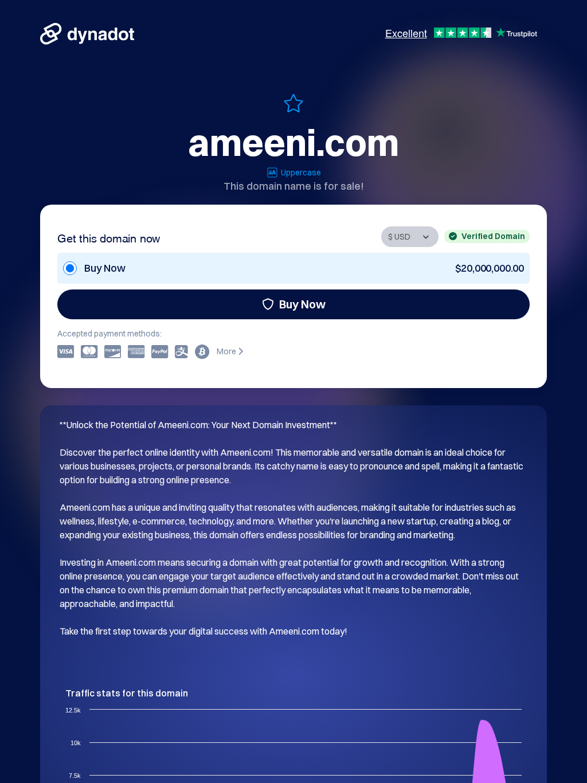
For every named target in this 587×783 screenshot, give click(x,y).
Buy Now (302, 304)
